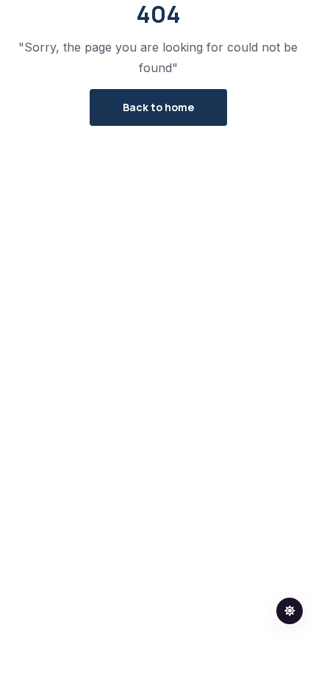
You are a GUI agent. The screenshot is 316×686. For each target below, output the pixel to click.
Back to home (158, 107)
